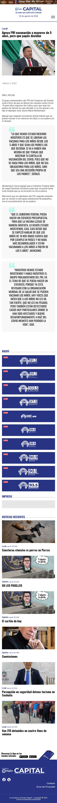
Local (5, 28)
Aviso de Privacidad (45, 787)
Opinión (5, 582)
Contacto (51, 783)
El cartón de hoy (11, 621)
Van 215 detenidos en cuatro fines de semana (24, 732)
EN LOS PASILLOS (12, 585)
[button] (53, 17)
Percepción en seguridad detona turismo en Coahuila (28, 693)
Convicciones (9, 656)
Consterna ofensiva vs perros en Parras (26, 550)
